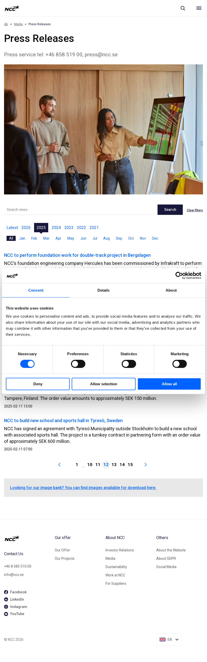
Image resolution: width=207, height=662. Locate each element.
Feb (34, 238)
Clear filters (195, 210)
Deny (37, 384)
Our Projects (64, 558)
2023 (68, 227)
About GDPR (166, 558)
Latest (12, 227)
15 (130, 464)
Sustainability (116, 567)
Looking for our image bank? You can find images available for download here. (83, 487)
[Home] (6, 24)
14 (122, 464)
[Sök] (183, 8)
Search (170, 210)
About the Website (171, 550)
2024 (56, 227)
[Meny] (199, 8)
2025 (41, 227)
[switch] (78, 364)
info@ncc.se (14, 575)
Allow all (169, 384)
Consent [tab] (35, 290)
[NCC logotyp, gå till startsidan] (12, 8)
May (70, 238)
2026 (26, 227)
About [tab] (171, 290)
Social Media (166, 567)
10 (89, 464)
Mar (46, 238)
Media (18, 24)
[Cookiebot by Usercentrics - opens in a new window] (179, 275)
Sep (119, 238)
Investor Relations (120, 550)
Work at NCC (115, 575)
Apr (58, 238)
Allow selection (103, 384)
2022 (81, 227)
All (11, 238)
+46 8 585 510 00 (17, 566)
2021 (94, 227)
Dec (155, 238)
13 (114, 464)
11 (97, 464)
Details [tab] (103, 290)
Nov (143, 238)
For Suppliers (116, 583)
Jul (94, 238)
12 (106, 464)
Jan (22, 238)
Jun (83, 238)
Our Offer (62, 550)
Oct (131, 238)
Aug (106, 238)
